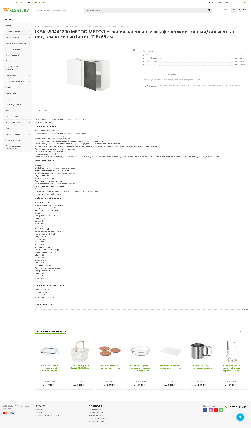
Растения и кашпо (12, 140)
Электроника (10, 75)
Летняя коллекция (12, 122)
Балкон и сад (10, 93)
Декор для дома (12, 37)
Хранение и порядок (13, 31)
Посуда (8, 110)
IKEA (10, 19)
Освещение (10, 61)
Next (245, 331)
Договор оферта (96, 409)
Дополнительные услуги (98, 418)
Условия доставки (96, 412)
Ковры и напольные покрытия (13, 68)
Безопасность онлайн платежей (48, 415)
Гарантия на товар (96, 415)
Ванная (8, 87)
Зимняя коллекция (12, 134)
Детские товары (12, 116)
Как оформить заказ (97, 421)
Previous (241, 331)
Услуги (8, 128)
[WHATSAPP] (221, 410)
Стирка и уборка (12, 55)
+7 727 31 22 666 (24, 2)
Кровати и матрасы (13, 49)
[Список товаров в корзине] (239, 11)
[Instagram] (211, 410)
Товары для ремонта (14, 99)
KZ (243, 2)
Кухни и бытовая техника (15, 43)
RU (245, 2)
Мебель (8, 25)
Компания (40, 406)
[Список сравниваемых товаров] (219, 11)
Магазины (39, 412)
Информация (95, 406)
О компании (39, 409)
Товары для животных (14, 81)
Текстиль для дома (13, 105)
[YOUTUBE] (216, 410)
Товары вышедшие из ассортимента (14, 147)
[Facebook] (205, 410)
